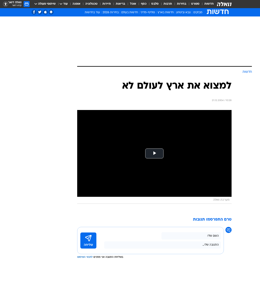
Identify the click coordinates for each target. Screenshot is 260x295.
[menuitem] (206, 4)
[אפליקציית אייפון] (45, 12)
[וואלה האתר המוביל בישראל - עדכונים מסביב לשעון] (224, 4)
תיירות (106, 3)
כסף (143, 3)
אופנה (76, 3)
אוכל (133, 3)
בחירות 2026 (111, 12)
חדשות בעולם (129, 12)
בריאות (120, 3)
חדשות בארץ (166, 12)
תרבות (168, 3)
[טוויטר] (39, 12)
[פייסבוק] (34, 12)
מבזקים (197, 12)
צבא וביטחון (183, 12)
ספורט (195, 3)
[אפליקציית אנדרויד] (51, 12)
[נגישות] (5, 4)
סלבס (155, 3)
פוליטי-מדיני (148, 12)
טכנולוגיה (91, 3)
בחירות (181, 3)
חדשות (209, 3)
